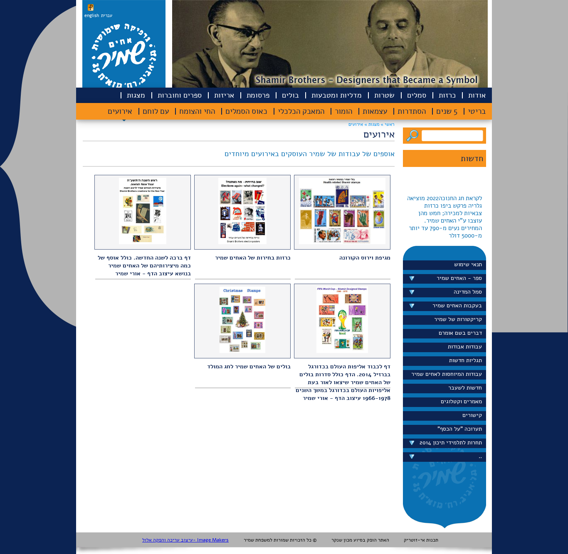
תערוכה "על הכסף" (459, 429)
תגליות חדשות (465, 360)
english (91, 15)
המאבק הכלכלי (301, 111)
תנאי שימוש (468, 264)
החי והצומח (197, 111)
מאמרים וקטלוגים (461, 401)
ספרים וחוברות (180, 95)
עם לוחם (156, 111)
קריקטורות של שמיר (458, 319)
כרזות (447, 95)
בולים (290, 95)
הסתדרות (412, 111)
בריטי (477, 111)
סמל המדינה (468, 292)
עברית (106, 15)
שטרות (384, 95)
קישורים (472, 415)
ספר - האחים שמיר (459, 278)
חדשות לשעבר (465, 388)
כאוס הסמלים (246, 111)
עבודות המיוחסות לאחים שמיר (446, 374)
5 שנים (446, 111)
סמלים (416, 95)
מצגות (136, 95)
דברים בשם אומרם (460, 333)
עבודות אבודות (465, 347)
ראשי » (387, 124)
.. (480, 456)
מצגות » (371, 124)
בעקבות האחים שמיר (457, 305)
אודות (477, 95)
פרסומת (258, 95)
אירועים (120, 111)
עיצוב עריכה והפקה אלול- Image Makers (185, 540)
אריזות (224, 95)
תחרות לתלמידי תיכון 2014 (451, 442)
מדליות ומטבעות (336, 95)
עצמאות (375, 111)
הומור (343, 111)
